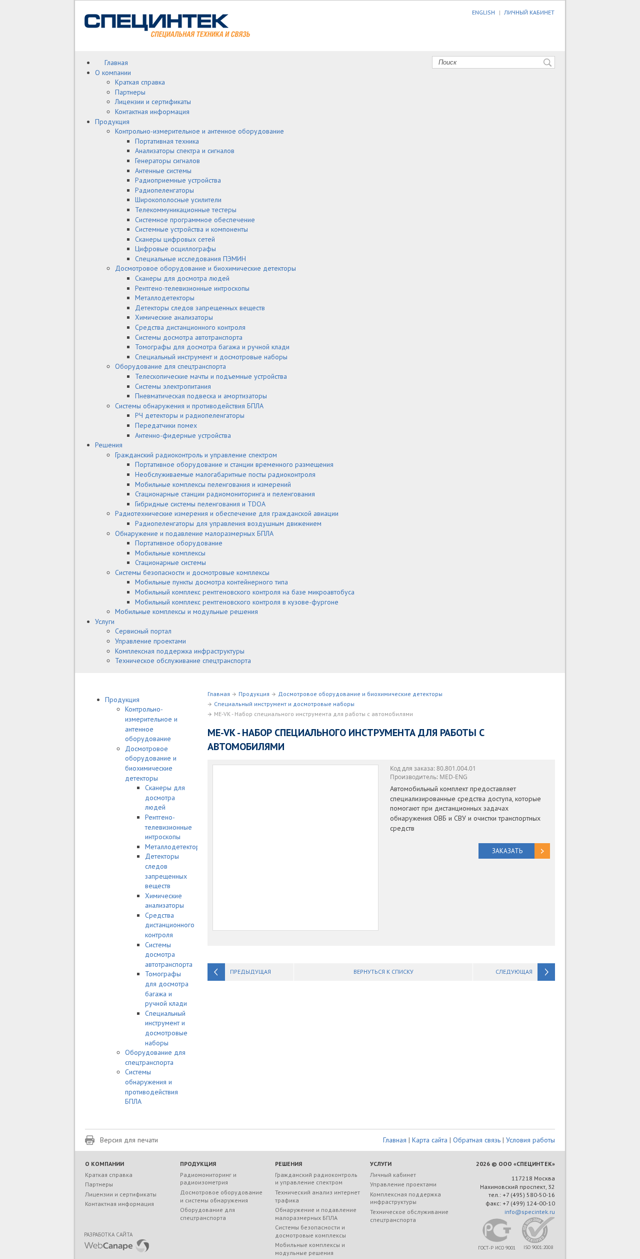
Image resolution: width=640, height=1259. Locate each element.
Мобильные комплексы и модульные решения (186, 611)
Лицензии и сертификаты (153, 101)
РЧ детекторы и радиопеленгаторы (189, 415)
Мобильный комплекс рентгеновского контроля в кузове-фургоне (236, 601)
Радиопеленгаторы (164, 190)
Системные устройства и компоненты (191, 229)
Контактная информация (152, 111)
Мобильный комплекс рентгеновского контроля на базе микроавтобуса (244, 591)
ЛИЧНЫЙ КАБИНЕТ (529, 12)
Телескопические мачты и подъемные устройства (211, 376)
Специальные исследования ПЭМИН (190, 258)
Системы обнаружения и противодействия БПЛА (189, 405)
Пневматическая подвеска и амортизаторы (201, 395)
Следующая (514, 971)
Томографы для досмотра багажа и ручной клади (212, 346)
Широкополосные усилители (178, 199)
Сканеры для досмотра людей (182, 278)
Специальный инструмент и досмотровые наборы (211, 356)
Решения (108, 444)
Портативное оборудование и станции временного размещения (234, 464)
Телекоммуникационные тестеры (185, 209)
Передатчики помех (166, 425)
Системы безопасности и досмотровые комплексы (192, 572)
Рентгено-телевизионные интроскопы (192, 288)
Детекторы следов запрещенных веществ (200, 307)
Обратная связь (476, 1139)
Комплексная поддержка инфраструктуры (179, 651)
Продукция (112, 121)
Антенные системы (163, 170)
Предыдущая (250, 971)
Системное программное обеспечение (195, 219)
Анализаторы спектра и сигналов (184, 150)
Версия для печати (129, 1139)
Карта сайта (430, 1139)
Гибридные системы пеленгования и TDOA (200, 503)
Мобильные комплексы (170, 552)
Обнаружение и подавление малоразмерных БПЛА (194, 533)
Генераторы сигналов (167, 160)
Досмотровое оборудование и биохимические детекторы (205, 268)
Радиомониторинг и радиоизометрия (208, 1178)
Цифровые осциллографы (175, 248)
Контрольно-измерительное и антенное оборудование (199, 131)
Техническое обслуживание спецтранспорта (183, 660)
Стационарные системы (170, 562)
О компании (113, 72)
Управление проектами (150, 641)
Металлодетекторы (164, 297)
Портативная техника (167, 141)
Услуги (104, 621)
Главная (116, 62)
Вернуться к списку (384, 971)
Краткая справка (140, 82)
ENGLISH (483, 12)
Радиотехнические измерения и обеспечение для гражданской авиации (226, 513)
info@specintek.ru (529, 1211)
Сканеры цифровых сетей (175, 239)
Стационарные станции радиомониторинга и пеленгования (225, 493)
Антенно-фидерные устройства (183, 435)
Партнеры (130, 92)
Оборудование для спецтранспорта (170, 366)
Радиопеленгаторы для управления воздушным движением (228, 523)
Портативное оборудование (178, 542)
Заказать (507, 851)
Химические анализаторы (174, 317)
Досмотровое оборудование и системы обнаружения (221, 1196)
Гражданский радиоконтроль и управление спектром (196, 454)
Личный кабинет (393, 1174)
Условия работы (530, 1139)
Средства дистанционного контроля (190, 327)
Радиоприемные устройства (178, 180)
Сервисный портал (143, 631)
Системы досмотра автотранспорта (188, 337)
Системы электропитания (173, 386)
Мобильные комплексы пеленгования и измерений (213, 484)
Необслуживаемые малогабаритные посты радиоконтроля (225, 474)
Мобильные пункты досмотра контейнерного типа (211, 581)
